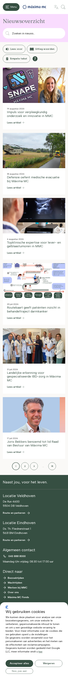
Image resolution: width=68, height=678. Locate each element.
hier (40, 651)
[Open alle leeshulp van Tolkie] (35, 58)
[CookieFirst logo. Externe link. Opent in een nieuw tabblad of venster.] (7, 607)
